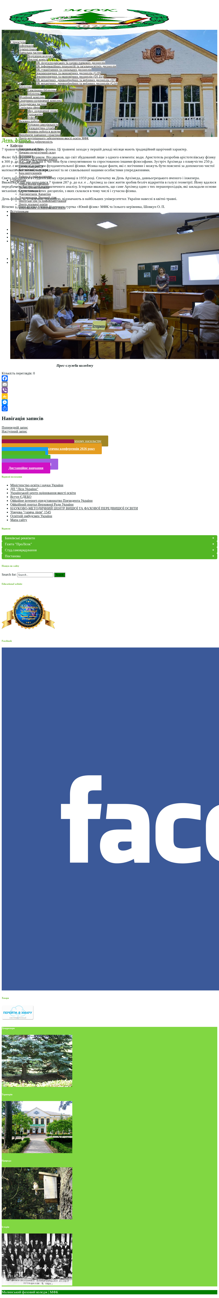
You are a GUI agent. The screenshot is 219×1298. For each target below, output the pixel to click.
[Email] (109, 384)
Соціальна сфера (29, 107)
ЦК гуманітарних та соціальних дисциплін (64, 69)
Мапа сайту (18, 520)
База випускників (30, 173)
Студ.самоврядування (21, 550)
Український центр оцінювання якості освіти (43, 493)
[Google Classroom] (109, 396)
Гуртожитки (35, 114)
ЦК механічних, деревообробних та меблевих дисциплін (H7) (76, 80)
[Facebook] (109, 378)
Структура (18, 42)
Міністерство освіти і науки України (36, 485)
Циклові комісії (37, 59)
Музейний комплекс (32, 97)
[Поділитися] (109, 408)
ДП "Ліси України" (24, 489)
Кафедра (16, 145)
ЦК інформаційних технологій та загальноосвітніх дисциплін (76, 66)
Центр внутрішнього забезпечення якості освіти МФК (54, 138)
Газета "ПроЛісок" (18, 544)
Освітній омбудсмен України (31, 516)
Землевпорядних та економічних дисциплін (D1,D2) (70, 76)
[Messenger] (109, 402)
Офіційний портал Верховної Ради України (42, 504)
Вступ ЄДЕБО (20, 497)
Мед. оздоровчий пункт (42, 111)
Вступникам (19, 211)
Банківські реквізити (20, 538)
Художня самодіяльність (42, 124)
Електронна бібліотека (41, 90)
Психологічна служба (41, 128)
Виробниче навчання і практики (40, 135)
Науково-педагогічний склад (37, 152)
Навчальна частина (31, 52)
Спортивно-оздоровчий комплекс (40, 100)
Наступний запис (14, 431)
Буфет (31, 117)
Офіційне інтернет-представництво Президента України (51, 500)
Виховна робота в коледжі (44, 131)
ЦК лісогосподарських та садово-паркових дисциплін (70, 63)
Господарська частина (33, 104)
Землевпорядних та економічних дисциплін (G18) (68, 73)
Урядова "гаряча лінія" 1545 (30, 512)
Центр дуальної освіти (33, 204)
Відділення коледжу (40, 56)
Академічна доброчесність (36, 141)
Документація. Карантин (35, 194)
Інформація (26, 45)
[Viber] (109, 390)
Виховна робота (29, 121)
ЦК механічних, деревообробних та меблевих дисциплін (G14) (77, 83)
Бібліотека (25, 87)
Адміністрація (28, 49)
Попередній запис (15, 427)
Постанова (13, 556)
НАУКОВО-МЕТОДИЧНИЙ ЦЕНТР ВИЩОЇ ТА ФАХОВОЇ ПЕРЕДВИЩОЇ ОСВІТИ (74, 508)
